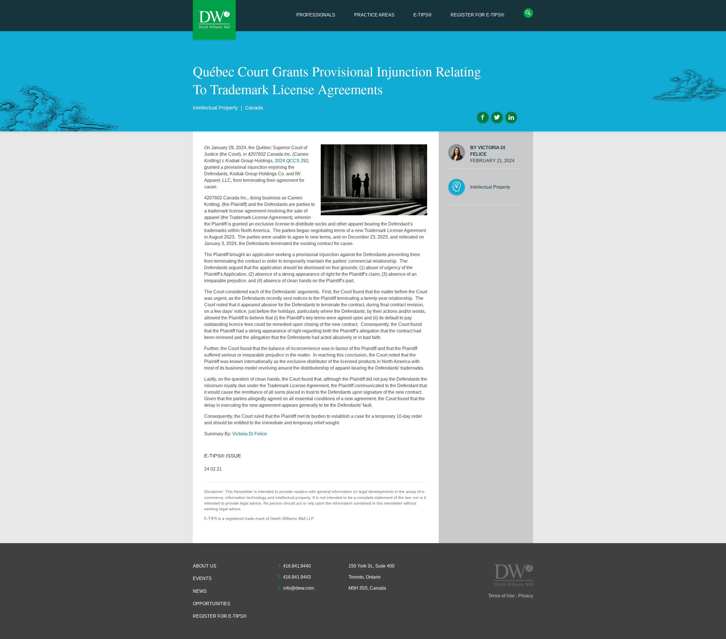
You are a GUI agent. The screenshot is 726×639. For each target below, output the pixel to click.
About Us (204, 566)
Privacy (525, 595)
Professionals (315, 15)
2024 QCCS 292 (291, 160)
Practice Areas (374, 15)
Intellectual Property (215, 108)
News (200, 591)
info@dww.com (298, 588)
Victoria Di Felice (249, 433)
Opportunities (211, 603)
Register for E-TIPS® (477, 15)
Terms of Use (501, 595)
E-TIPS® (422, 15)
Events (202, 578)
